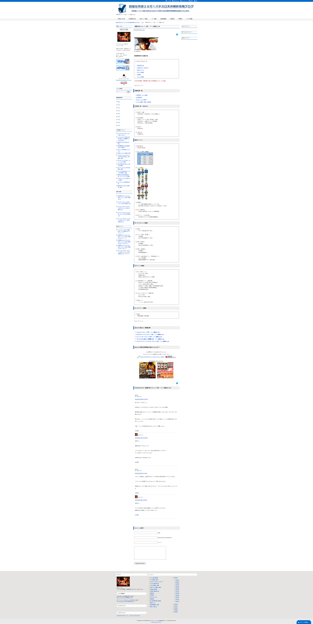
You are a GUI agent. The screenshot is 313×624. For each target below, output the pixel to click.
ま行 (119, 119)
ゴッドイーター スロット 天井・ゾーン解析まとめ (149, 336)
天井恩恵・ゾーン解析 (142, 95)
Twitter (191, 0)
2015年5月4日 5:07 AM (141, 473)
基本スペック (140, 70)
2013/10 (177, 597)
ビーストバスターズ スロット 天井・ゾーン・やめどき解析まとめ (124, 208)
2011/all (176, 606)
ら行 (119, 125)
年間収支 (152, 595)
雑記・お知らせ (153, 606)
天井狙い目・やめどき (143, 67)
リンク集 (169, 0)
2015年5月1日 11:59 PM (141, 437)
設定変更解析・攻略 (154, 604)
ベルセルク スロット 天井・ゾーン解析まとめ (148, 332)
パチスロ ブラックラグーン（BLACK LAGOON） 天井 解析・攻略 (124, 157)
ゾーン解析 (154, 18)
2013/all (176, 577)
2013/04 (177, 586)
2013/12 (177, 601)
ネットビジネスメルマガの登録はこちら (125, 601)
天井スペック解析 (143, 18)
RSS (196, 0)
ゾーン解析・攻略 (154, 579)
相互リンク (152, 602)
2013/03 (177, 584)
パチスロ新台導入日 (154, 583)
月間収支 (180, 18)
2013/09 (177, 595)
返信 (137, 430)
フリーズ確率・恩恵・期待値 (143, 102)
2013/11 (177, 599)
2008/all (176, 611)
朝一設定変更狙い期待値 (155, 600)
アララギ (124, 243)
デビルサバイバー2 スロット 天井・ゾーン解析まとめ (150, 334)
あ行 (119, 101)
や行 (119, 122)
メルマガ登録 (189, 18)
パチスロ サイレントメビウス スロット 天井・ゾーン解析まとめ (152, 341)
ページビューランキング (134, 615)
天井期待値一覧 (132, 18)
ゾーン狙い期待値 (154, 577)
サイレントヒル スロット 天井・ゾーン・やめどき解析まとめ (124, 214)
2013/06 (177, 589)
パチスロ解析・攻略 (154, 585)
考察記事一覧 (140, 65)
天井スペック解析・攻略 (155, 587)
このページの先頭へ (304, 622)
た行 (119, 110)
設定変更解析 (163, 18)
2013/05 (177, 587)
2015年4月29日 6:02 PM (141, 399)
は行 (119, 116)
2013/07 (177, 591)
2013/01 (177, 580)
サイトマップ (184, 0)
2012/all (176, 604)
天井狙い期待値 (153, 589)
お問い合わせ (176, 0)
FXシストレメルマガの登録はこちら (125, 597)
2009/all (176, 609)
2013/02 (177, 582)
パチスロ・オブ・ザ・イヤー (156, 581)
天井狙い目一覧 (121, 18)
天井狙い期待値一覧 (154, 591)
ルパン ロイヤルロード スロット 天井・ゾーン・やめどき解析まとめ (124, 220)
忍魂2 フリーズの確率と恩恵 (124, 153)
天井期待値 (139, 97)
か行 (119, 104)
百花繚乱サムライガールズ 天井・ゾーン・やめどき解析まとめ (124, 197)
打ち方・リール (153, 597)
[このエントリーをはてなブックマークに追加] (177, 34)
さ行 (143, 30)
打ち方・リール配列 (141, 99)
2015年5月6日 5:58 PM (141, 500)
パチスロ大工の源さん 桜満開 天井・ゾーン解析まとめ (150, 339)
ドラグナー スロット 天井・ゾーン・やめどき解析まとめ (124, 202)
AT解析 (139, 74)
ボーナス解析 (140, 72)
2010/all (176, 608)
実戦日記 (172, 18)
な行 (119, 113)
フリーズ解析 (140, 77)
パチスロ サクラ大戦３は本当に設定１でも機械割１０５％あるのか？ (124, 138)
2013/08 (177, 593)
